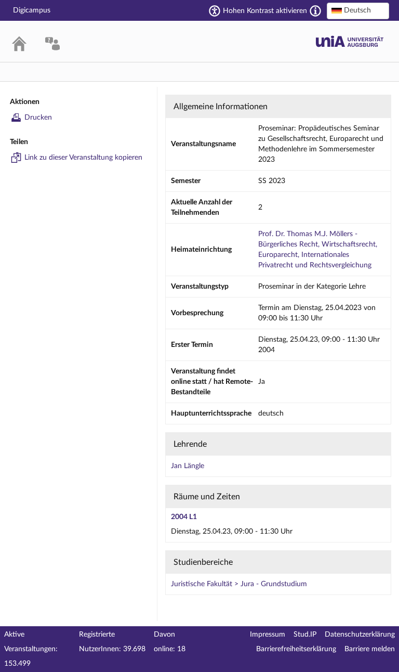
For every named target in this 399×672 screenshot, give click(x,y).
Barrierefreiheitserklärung (296, 649)
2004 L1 (184, 517)
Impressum (267, 634)
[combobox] (358, 11)
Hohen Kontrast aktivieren (265, 11)
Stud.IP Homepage (349, 41)
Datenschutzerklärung (360, 634)
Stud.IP (305, 634)
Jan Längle (187, 466)
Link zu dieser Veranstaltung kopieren (83, 157)
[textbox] (358, 10)
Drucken (38, 117)
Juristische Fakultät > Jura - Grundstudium (239, 584)
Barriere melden (369, 649)
